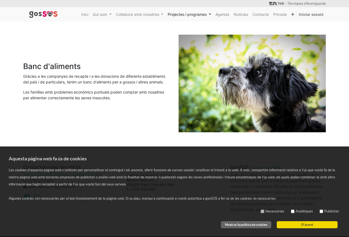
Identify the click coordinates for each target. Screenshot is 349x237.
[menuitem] (85, 14)
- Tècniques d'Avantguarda (302, 3)
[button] (292, 14)
